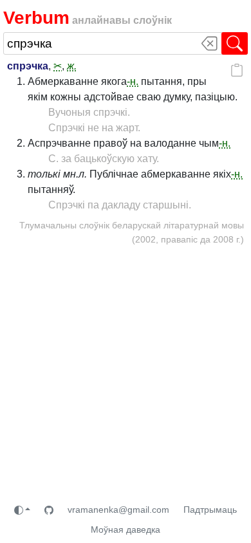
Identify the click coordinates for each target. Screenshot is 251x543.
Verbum (36, 18)
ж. (72, 65)
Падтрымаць (210, 509)
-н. (132, 81)
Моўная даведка (125, 529)
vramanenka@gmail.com (118, 509)
